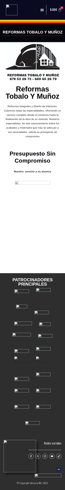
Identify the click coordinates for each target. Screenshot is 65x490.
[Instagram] (44, 456)
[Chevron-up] (58, 469)
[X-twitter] (38, 456)
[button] (42, 10)
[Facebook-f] (31, 456)
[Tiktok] (58, 456)
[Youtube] (52, 456)
